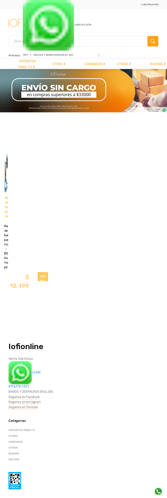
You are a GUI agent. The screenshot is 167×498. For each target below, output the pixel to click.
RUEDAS (157, 64)
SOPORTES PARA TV (21, 430)
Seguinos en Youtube (23, 407)
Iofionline (25, 346)
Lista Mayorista (150, 4)
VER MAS (43, 278)
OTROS (57, 64)
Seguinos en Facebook (24, 397)
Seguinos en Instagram (24, 402)
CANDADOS (94, 64)
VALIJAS (13, 459)
